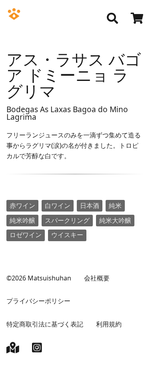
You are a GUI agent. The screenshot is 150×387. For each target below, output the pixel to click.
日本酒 (89, 205)
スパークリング (67, 220)
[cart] (137, 19)
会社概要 (97, 278)
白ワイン (57, 205)
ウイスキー (67, 234)
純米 (115, 205)
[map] (12, 349)
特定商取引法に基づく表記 (44, 324)
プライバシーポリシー (38, 300)
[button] (112, 18)
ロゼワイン (26, 234)
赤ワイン (22, 205)
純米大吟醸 (115, 220)
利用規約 (109, 324)
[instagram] (37, 349)
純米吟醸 (22, 220)
